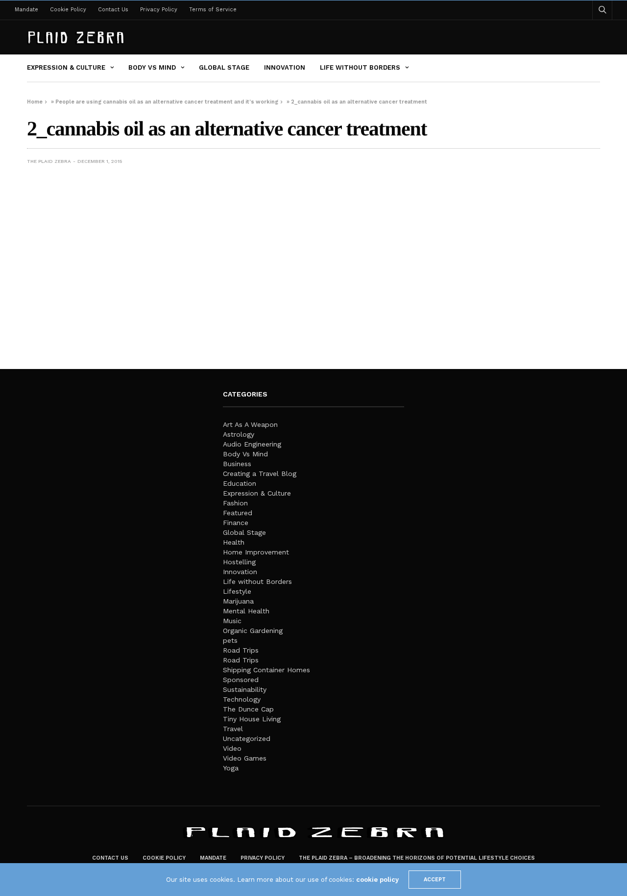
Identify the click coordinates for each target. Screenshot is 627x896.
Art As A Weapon (250, 424)
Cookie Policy (68, 9)
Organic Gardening (253, 630)
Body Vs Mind (152, 67)
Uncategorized (246, 738)
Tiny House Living (252, 718)
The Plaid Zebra (49, 161)
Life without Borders (360, 67)
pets (230, 640)
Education (239, 483)
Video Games (244, 758)
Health (233, 542)
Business (237, 463)
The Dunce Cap (248, 709)
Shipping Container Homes (266, 669)
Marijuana (238, 601)
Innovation (284, 67)
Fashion (235, 503)
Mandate (26, 9)
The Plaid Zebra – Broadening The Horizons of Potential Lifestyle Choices (417, 858)
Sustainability (244, 689)
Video (232, 748)
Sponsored (241, 679)
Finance (235, 522)
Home (35, 102)
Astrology (238, 434)
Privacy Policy (158, 9)
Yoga (231, 767)
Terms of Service (213, 9)
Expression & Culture (66, 67)
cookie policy (377, 879)
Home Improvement (256, 552)
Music (232, 620)
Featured (237, 512)
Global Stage (224, 67)
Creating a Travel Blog (259, 473)
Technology (242, 699)
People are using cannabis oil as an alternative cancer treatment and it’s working (166, 102)
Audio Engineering (252, 444)
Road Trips (241, 650)
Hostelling (239, 561)
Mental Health (246, 610)
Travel (233, 728)
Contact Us (113, 9)
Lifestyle (237, 591)
